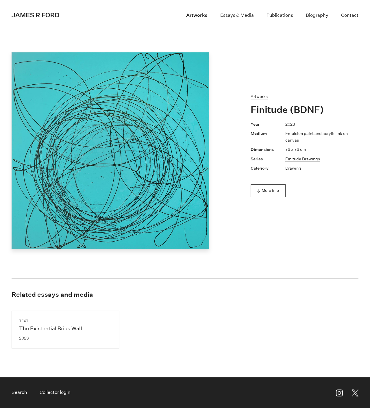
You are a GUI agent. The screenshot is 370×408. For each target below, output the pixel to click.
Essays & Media (237, 15)
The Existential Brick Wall (50, 328)
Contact (349, 15)
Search (19, 392)
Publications (280, 15)
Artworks (197, 15)
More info (270, 190)
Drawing (293, 168)
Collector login (55, 392)
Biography (317, 15)
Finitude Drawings (302, 159)
